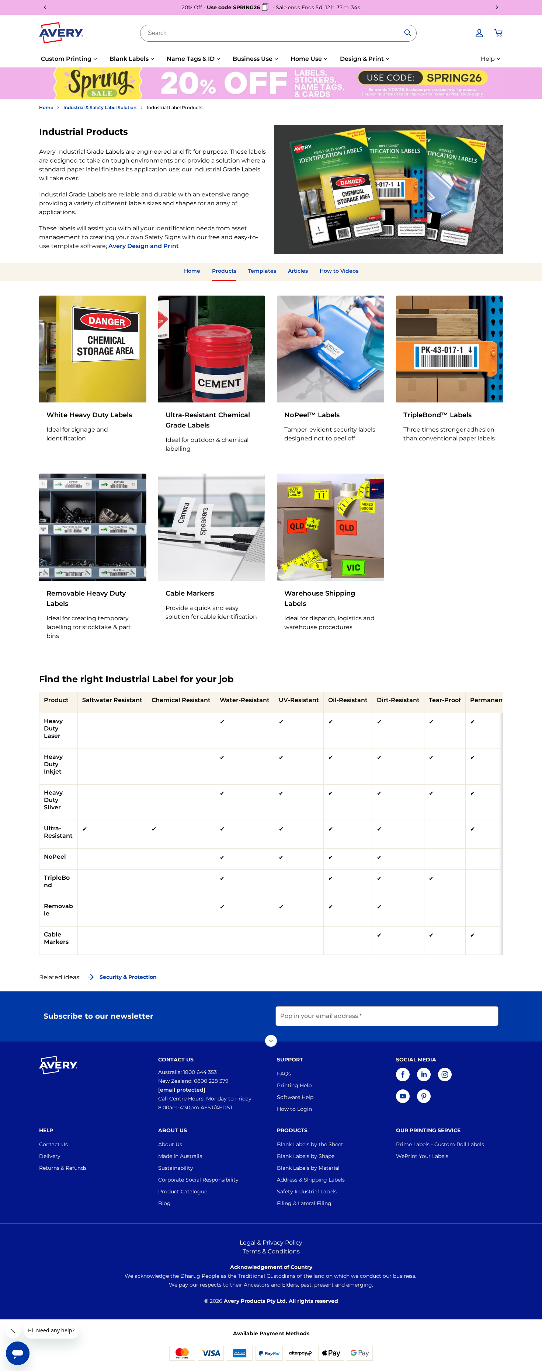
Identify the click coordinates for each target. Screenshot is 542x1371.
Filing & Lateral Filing (304, 1203)
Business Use (252, 58)
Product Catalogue (182, 1191)
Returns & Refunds (63, 1168)
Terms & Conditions (271, 1251)
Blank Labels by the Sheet (310, 1144)
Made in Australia (180, 1156)
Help (488, 58)
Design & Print (362, 58)
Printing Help (294, 1085)
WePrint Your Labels (422, 1156)
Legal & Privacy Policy (271, 1242)
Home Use (306, 58)
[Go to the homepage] (61, 34)
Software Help (295, 1097)
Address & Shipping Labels (311, 1179)
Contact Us (53, 1144)
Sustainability (175, 1168)
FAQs (284, 1073)
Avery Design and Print (143, 246)
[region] (271, 823)
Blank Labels (129, 58)
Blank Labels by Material (308, 1168)
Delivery (49, 1156)
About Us (170, 1144)
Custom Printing (66, 58)
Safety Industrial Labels (307, 1191)
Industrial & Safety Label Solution (99, 107)
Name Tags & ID (191, 58)
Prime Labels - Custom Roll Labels (440, 1144)
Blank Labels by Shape (305, 1156)
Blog (164, 1203)
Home (46, 107)
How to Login (294, 1109)
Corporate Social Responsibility (198, 1179)
